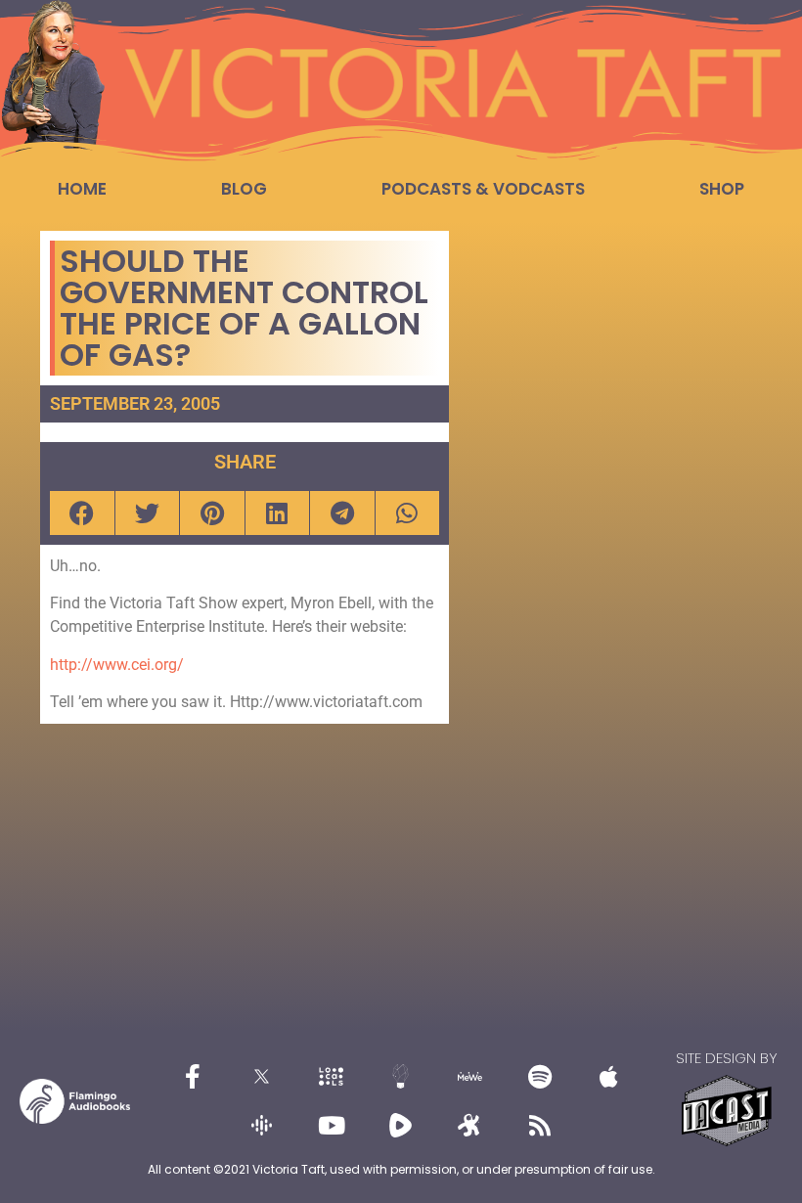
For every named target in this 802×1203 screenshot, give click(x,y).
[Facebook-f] (192, 1076)
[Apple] (609, 1076)
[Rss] (539, 1125)
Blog (244, 188)
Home (82, 188)
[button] (82, 513)
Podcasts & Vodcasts (483, 188)
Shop (721, 188)
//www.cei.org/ (132, 664)
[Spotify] (539, 1076)
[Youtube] (331, 1125)
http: (65, 664)
